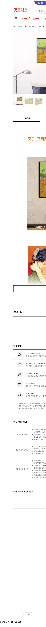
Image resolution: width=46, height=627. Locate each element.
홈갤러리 (31, 26)
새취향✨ (25, 18)
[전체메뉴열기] (15, 18)
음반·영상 (36, 18)
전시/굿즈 (20, 26)
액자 (40, 26)
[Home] (14, 26)
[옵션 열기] (29, 614)
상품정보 (26, 118)
